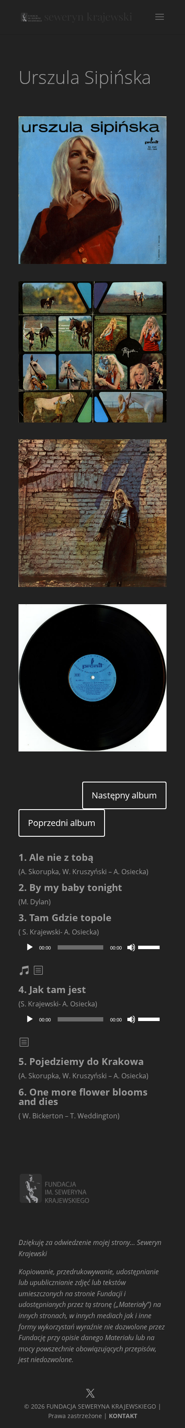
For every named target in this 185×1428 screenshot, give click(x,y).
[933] (92, 587)
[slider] (150, 946)
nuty (29, 972)
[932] (92, 422)
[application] (92, 947)
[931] (92, 264)
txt (39, 972)
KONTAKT (123, 1416)
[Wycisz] (131, 947)
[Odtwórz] (29, 947)
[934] (92, 751)
